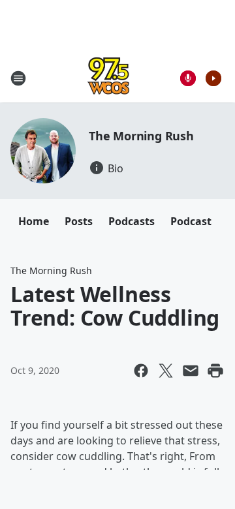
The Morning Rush (141, 136)
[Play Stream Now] (213, 78)
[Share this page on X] (166, 371)
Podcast (191, 221)
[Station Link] (108, 78)
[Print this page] (215, 371)
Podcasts (131, 221)
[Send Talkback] (188, 78)
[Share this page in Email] (190, 371)
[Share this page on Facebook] (141, 371)
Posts (79, 221)
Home (33, 221)
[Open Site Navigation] (18, 78)
